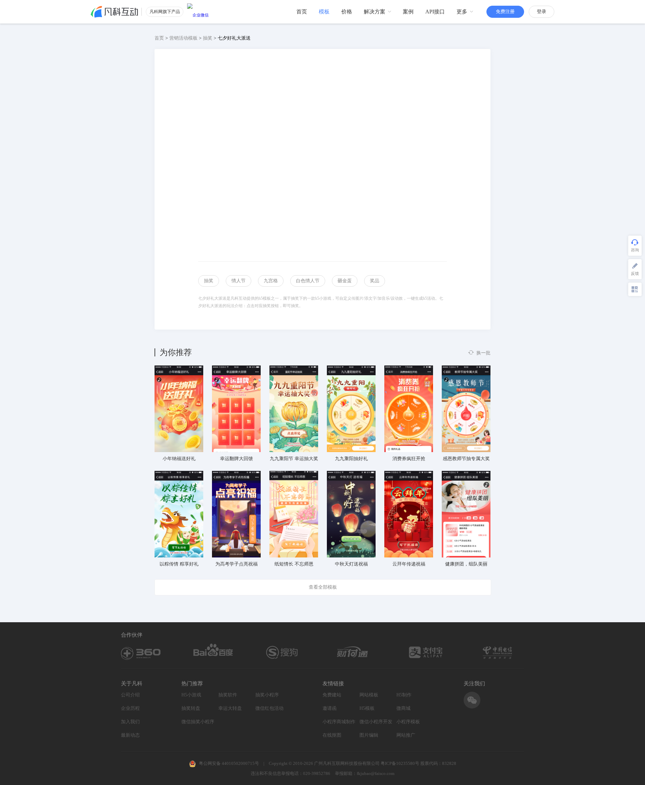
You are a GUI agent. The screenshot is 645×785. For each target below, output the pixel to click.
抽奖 (207, 38)
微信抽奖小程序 (197, 721)
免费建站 (331, 694)
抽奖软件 (227, 694)
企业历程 (130, 708)
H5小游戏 (191, 694)
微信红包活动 (269, 708)
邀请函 (329, 708)
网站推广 (405, 735)
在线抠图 (331, 735)
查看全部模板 (323, 587)
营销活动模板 (183, 38)
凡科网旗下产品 (164, 11)
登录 (541, 11)
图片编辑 (368, 735)
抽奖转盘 (190, 708)
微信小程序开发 (375, 721)
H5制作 (404, 694)
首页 (159, 38)
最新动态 (130, 735)
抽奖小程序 (267, 694)
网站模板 (368, 694)
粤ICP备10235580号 (400, 763)
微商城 (403, 708)
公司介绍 (130, 694)
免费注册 (505, 11)
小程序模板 (408, 721)
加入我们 (130, 721)
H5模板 (367, 708)
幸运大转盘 (230, 708)
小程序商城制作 (338, 721)
